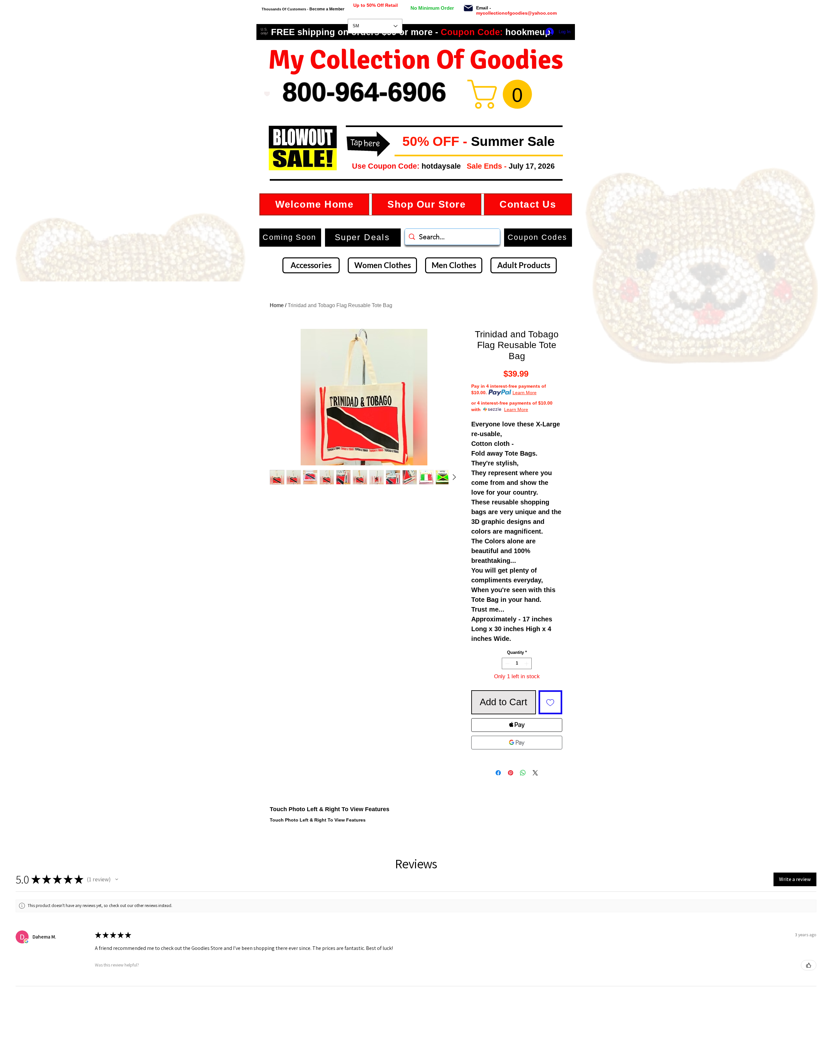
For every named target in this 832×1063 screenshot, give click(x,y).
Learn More (525, 392)
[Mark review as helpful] (808, 965)
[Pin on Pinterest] (510, 773)
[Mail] (468, 8)
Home (277, 305)
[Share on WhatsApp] (523, 773)
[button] (397, 142)
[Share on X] (535, 773)
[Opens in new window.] (26, 941)
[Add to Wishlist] (551, 702)
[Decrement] (507, 663)
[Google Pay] (516, 742)
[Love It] (267, 94)
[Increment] (527, 663)
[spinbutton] (517, 663)
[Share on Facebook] (498, 773)
